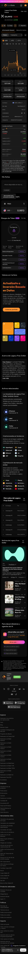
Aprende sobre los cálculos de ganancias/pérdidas (7, 935)
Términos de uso (4, 910)
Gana (1, 722)
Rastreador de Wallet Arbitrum (5, 747)
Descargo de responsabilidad (4, 906)
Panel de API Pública (5, 805)
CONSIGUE (17, 677)
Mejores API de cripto (11, 650)
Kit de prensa (3, 793)
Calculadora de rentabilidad (7, 823)
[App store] (8, 702)
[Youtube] (12, 694)
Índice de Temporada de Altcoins (6, 854)
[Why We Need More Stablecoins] (9, 585)
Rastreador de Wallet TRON (7, 768)
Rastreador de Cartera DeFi (7, 736)
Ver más (23, 218)
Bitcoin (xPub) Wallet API (6, 883)
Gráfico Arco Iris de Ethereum (5, 835)
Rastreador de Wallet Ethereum (5, 760)
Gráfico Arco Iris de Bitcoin (7, 832)
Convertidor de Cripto (6, 829)
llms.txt (2, 870)
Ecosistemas (3, 779)
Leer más (14, 237)
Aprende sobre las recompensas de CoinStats (7, 942)
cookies (8, 949)
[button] (21, 102)
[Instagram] (8, 690)
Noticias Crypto (4, 727)
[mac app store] (14, 706)
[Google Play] (19, 702)
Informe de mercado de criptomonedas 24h (6, 846)
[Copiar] (21, 102)
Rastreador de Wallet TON (7, 765)
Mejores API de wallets (11, 653)
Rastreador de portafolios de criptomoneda (7, 719)
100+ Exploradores (5, 861)
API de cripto (13, 642)
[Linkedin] (24, 690)
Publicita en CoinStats (5, 798)
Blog (1, 725)
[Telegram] (22, 113)
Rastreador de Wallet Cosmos (5, 755)
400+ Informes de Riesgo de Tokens (7, 864)
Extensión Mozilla (4, 896)
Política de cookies (5, 915)
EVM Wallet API (4, 878)
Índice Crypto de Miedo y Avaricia (7, 839)
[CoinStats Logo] (9, 5)
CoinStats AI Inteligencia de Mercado (7, 730)
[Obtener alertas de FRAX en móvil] (15, 25)
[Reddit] (20, 690)
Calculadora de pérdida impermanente (6, 826)
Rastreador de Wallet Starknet (5, 739)
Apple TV (2, 899)
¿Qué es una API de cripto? (12, 646)
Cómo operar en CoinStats (7, 939)
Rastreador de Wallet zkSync (5, 743)
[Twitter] (24, 113)
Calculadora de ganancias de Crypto (7, 819)
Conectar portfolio (11, 309)
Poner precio (3, 790)
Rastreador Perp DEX (5, 777)
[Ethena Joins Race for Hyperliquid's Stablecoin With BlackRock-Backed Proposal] (9, 612)
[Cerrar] (26, 1)
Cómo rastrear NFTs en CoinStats (6, 946)
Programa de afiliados (6, 734)
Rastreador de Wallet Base (7, 763)
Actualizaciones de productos (5, 787)
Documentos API (4, 803)
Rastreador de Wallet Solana (5, 751)
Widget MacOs (4, 894)
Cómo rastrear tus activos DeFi (6, 931)
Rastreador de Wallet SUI (6, 774)
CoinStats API (3, 800)
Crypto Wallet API (4, 873)
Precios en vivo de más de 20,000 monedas (7, 858)
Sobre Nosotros (4, 812)
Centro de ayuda (4, 924)
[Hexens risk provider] (14, 240)
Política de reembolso (6, 917)
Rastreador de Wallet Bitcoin (5, 771)
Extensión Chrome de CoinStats (5, 890)
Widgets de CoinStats (6, 842)
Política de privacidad (6, 912)
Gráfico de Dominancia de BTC (7, 850)
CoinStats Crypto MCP (6, 868)
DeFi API (2, 880)
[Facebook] (16, 694)
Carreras (2, 795)
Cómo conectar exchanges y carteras (7, 927)
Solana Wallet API (4, 875)
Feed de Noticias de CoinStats (5, 809)
